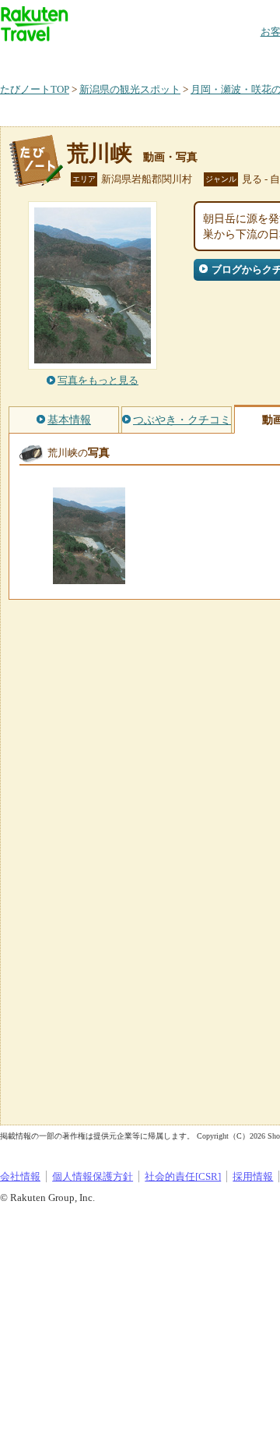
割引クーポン (246, 58)
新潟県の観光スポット (129, 89)
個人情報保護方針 (92, 1176)
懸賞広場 (182, 58)
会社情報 (20, 1176)
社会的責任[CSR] (183, 1176)
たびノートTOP (34, 89)
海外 (118, 58)
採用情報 (253, 1176)
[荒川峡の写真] (89, 576)
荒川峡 (99, 153)
